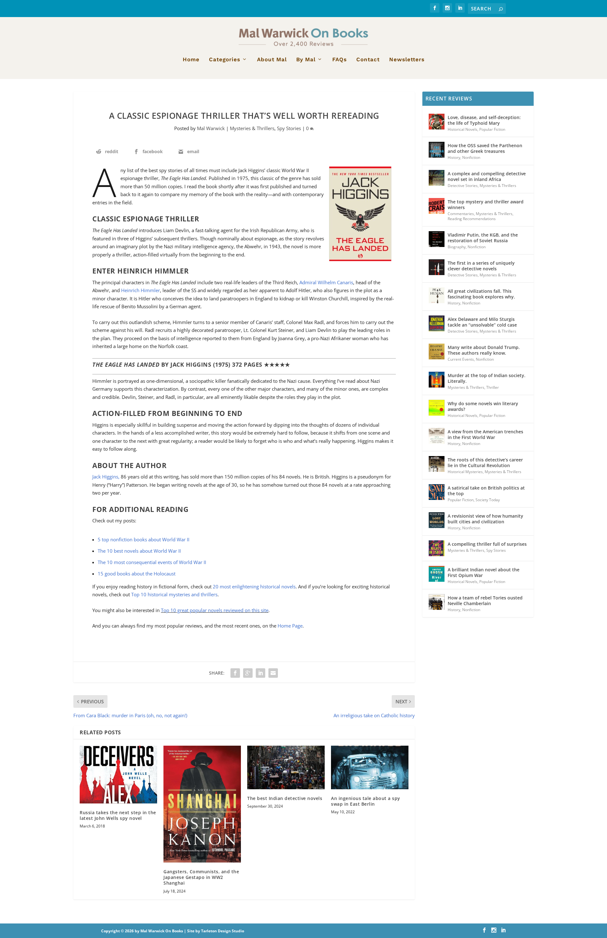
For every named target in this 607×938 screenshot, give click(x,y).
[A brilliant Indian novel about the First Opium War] (437, 574)
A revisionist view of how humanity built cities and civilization (485, 519)
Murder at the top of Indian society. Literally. (486, 378)
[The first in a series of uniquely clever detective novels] (437, 267)
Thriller (492, 387)
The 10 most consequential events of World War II (152, 562)
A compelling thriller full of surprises (487, 544)
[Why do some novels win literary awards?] (437, 408)
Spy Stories (289, 128)
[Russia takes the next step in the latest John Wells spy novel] (118, 774)
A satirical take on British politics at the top (486, 490)
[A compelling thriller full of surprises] (437, 548)
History (454, 157)
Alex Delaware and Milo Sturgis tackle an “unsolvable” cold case (482, 322)
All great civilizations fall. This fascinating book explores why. (481, 294)
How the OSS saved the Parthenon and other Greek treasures (485, 148)
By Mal (306, 60)
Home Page (290, 625)
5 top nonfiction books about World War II (143, 539)
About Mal (272, 60)
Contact (368, 60)
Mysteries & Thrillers (252, 128)
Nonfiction (471, 157)
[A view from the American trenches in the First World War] (437, 436)
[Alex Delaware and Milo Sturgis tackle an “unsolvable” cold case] (437, 323)
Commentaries (461, 213)
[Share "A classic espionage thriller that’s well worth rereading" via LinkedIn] (260, 673)
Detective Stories (463, 185)
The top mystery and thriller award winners (486, 204)
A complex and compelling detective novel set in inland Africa (487, 176)
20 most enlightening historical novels (254, 586)
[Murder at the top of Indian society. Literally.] (437, 380)
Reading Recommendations (472, 218)
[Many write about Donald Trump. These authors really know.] (437, 351)
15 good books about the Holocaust (136, 573)
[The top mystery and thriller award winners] (437, 206)
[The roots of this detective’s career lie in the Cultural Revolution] (437, 464)
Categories (224, 60)
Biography (457, 247)
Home (191, 60)
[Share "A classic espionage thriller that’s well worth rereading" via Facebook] (235, 673)
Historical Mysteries (465, 471)
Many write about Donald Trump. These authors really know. (484, 350)
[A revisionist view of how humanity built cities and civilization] (437, 520)
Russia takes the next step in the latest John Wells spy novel (118, 815)
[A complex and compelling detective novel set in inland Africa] (437, 178)
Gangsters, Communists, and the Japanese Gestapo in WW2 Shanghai (201, 877)
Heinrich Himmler (140, 290)
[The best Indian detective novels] (286, 767)
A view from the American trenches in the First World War (485, 434)
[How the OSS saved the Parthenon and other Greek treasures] (437, 150)
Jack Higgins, (106, 476)
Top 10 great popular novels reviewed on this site (214, 610)
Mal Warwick (211, 128)
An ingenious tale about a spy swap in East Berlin (365, 801)
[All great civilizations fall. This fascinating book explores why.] (437, 295)
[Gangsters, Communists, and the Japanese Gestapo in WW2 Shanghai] (202, 804)
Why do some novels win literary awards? (483, 406)
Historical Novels (462, 129)
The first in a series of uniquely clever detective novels (481, 266)
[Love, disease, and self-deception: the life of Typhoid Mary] (437, 121)
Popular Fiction (492, 129)
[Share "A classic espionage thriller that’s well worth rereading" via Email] (273, 673)
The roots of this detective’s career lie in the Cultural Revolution (485, 462)
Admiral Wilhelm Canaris (326, 282)
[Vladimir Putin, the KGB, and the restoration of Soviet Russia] (437, 239)
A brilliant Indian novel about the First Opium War (483, 572)
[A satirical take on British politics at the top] (437, 492)
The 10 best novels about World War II (139, 551)
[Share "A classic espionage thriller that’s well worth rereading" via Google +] (248, 673)
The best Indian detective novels (284, 798)
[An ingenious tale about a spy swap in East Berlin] (369, 767)
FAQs (339, 60)
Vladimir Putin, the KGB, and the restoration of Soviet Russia (483, 238)
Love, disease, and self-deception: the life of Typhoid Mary (484, 120)
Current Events (461, 359)
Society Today (487, 499)
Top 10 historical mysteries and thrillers (174, 594)
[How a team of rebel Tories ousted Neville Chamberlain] (437, 602)
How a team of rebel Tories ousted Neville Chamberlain (485, 600)
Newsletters (407, 60)
